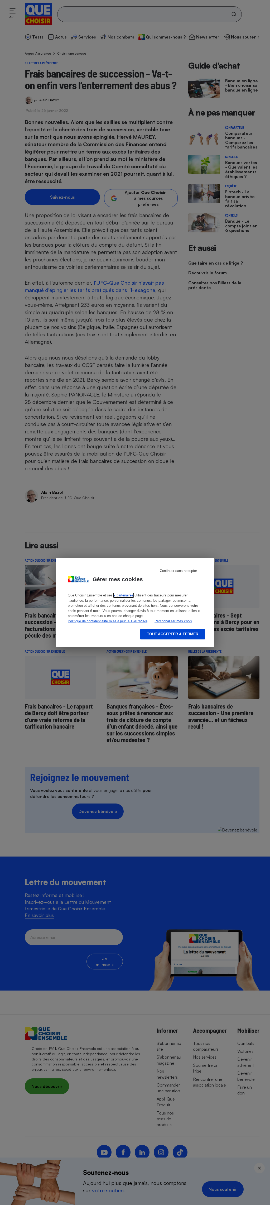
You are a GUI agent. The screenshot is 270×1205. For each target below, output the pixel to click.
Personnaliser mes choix (173, 621)
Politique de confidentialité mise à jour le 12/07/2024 (107, 621)
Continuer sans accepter (178, 571)
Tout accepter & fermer (172, 634)
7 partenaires (123, 595)
